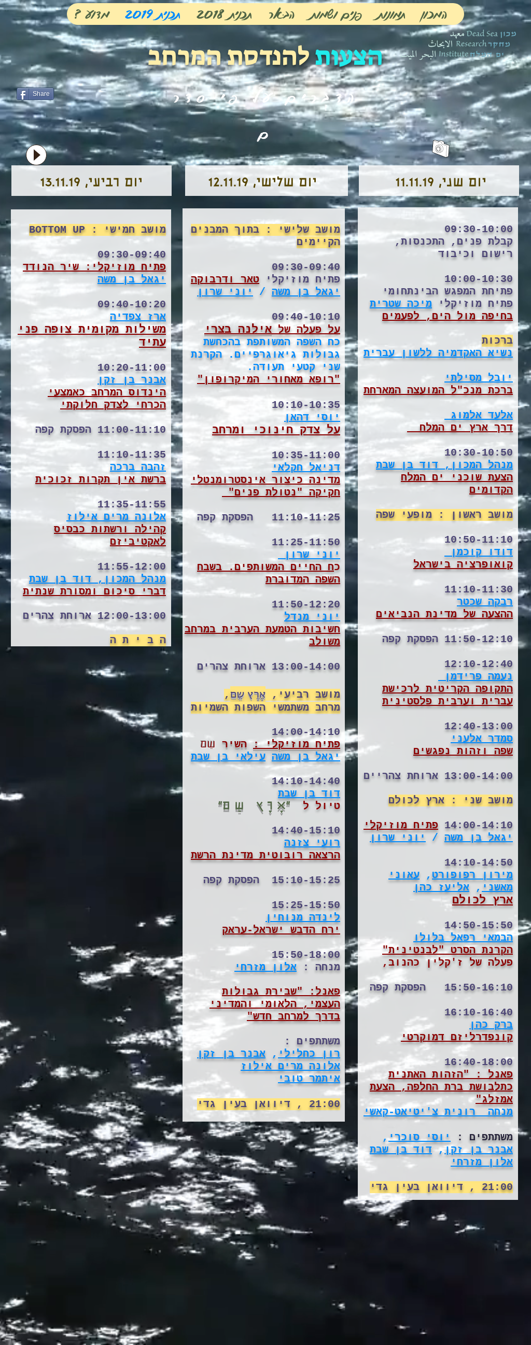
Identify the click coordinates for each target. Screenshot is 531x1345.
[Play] (36, 155)
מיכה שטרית (401, 304)
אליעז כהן (441, 888)
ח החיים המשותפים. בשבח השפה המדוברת (268, 573)
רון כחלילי (309, 1054)
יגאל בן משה (131, 280)
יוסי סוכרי (419, 1137)
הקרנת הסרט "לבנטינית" (447, 950)
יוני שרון (225, 292)
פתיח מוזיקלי (401, 825)
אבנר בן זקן (231, 1054)
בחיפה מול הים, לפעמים (447, 316)
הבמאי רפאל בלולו (463, 938)
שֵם (208, 745)
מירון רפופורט (472, 875)
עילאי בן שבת (228, 757)
